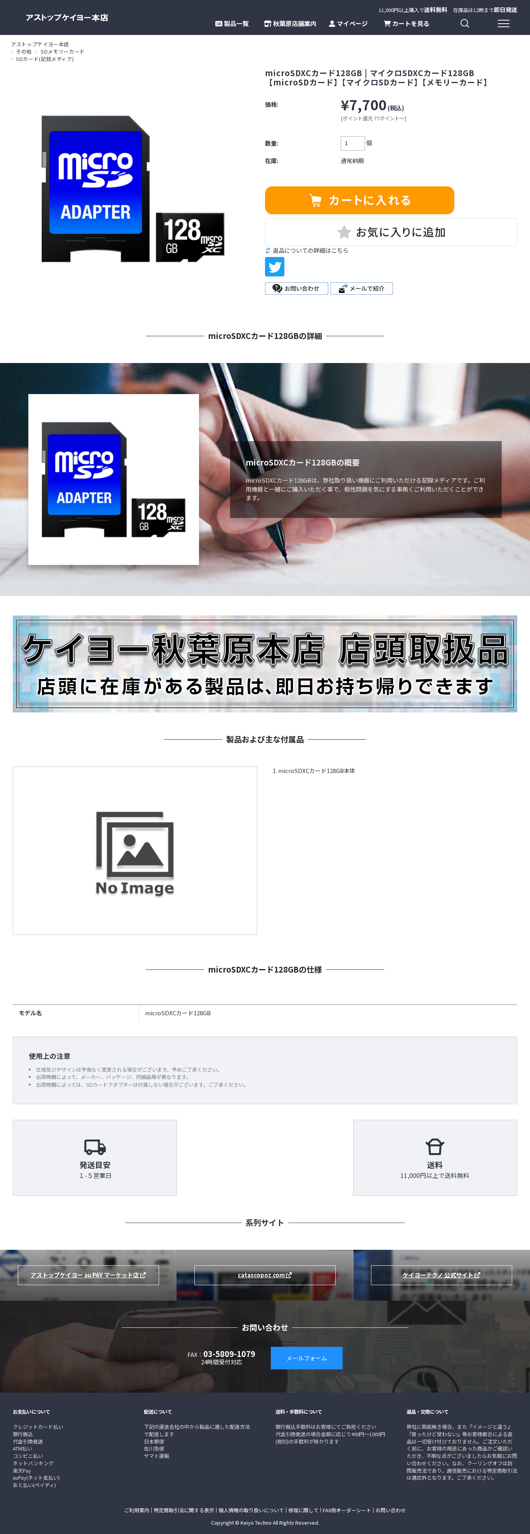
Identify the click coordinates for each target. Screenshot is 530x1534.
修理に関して (303, 1510)
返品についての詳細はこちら (310, 250)
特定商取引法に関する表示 (184, 1510)
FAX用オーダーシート (347, 1510)
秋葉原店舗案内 (294, 23)
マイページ (351, 23)
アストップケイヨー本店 (40, 44)
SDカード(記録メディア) (45, 59)
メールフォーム (306, 1358)
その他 (24, 51)
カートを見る (410, 23)
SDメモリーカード (63, 51)
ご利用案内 (136, 1510)
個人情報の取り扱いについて (251, 1510)
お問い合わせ (391, 1510)
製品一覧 (235, 23)
